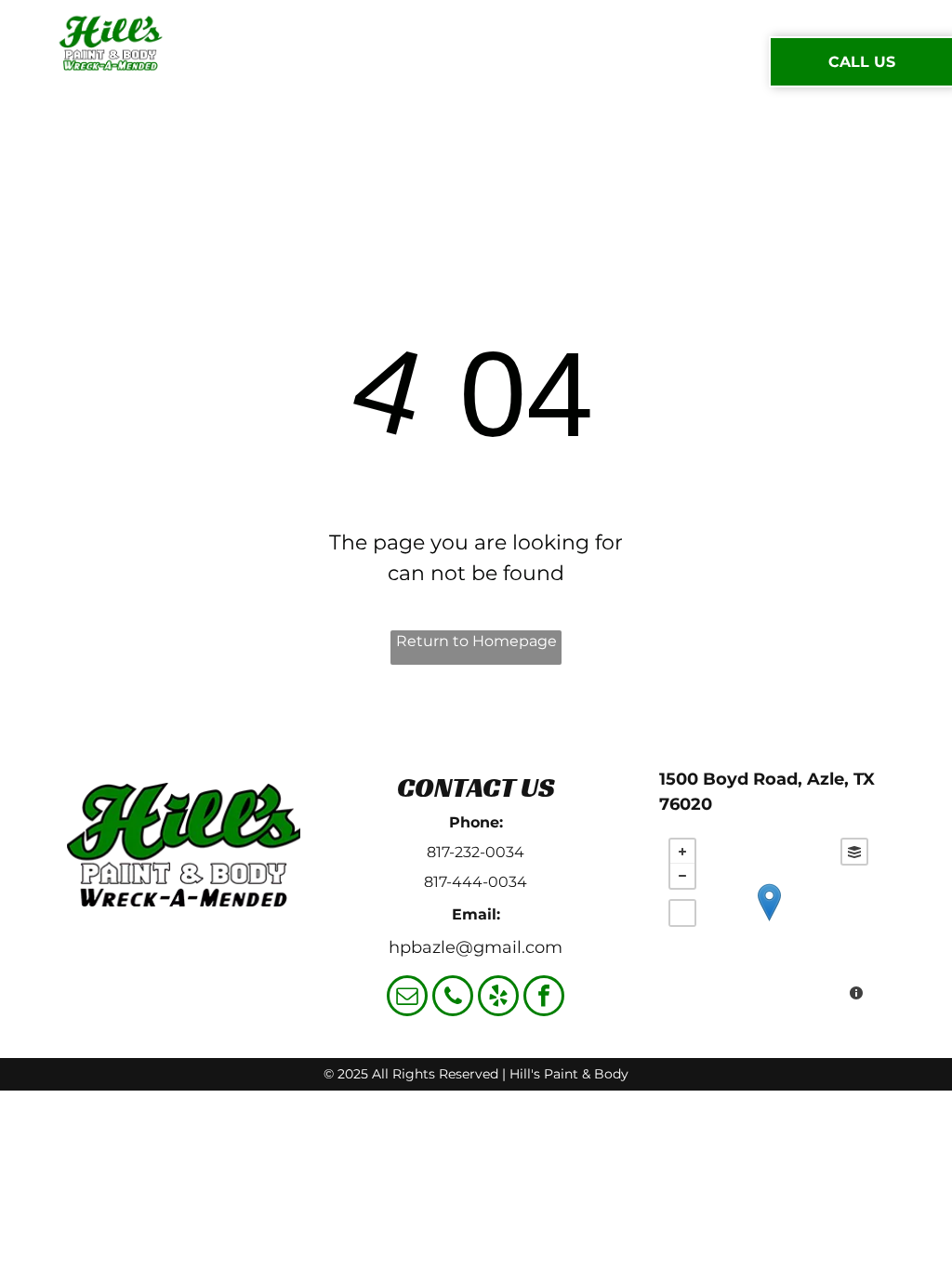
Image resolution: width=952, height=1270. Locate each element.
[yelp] (498, 998)
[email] (407, 998)
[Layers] (854, 852)
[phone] (452, 998)
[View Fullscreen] (682, 913)
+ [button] (682, 852)
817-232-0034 (475, 852)
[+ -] (768, 921)
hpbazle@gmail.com (475, 947)
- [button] (682, 876)
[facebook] (543, 998)
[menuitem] (276, 61)
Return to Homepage (476, 641)
